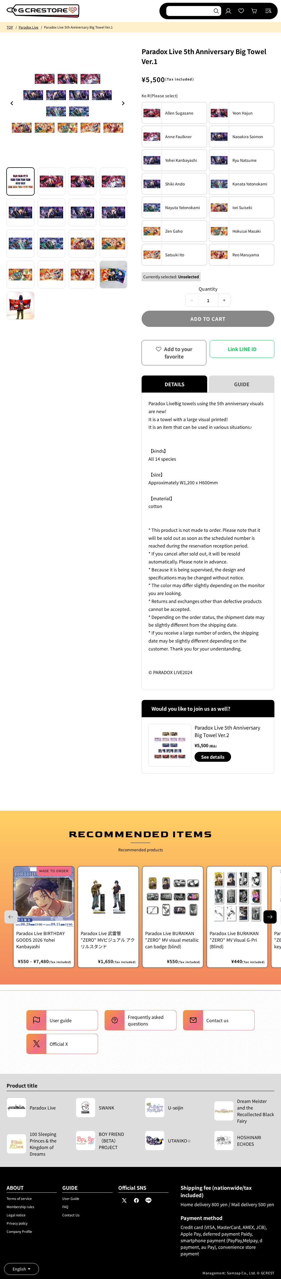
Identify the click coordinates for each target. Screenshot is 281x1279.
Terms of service (19, 1198)
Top (10, 27)
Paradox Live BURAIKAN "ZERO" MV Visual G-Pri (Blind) (234, 940)
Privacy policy (17, 1223)
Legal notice (16, 1215)
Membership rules (20, 1206)
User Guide (70, 1198)
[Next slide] (270, 917)
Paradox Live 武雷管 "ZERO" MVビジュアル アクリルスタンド (108, 940)
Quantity (208, 288)
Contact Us (71, 1215)
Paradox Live (28, 27)
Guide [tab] (241, 384)
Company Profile (19, 1231)
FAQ (65, 1206)
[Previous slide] (122, 103)
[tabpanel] (208, 541)
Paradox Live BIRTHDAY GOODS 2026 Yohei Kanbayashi (40, 940)
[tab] (20, 181)
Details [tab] (174, 384)
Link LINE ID (242, 348)
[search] (216, 11)
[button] (268, 11)
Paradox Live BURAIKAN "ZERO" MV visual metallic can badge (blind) (172, 940)
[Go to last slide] (12, 103)
